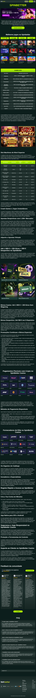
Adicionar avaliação (30, 570)
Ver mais (18, 611)
